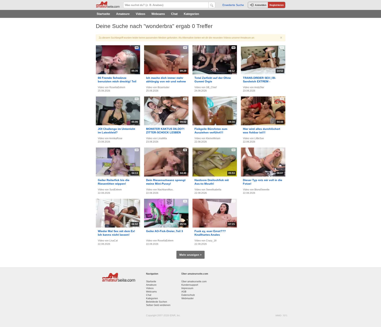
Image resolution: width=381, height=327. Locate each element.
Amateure (123, 13)
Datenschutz (188, 295)
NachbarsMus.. (166, 189)
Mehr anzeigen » (190, 254)
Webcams (158, 13)
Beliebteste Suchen (156, 301)
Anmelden (260, 5)
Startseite (103, 13)
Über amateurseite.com (194, 281)
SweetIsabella (213, 189)
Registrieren (276, 5)
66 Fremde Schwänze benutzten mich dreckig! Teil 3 (117, 81)
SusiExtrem (115, 189)
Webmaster (187, 298)
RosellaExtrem (117, 87)
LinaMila (162, 138)
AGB (183, 291)
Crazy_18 (211, 240)
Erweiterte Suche (233, 5)
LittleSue (259, 138)
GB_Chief (211, 87)
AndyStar (259, 87)
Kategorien (191, 13)
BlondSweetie (261, 189)
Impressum (187, 288)
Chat (174, 13)
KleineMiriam (213, 138)
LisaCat (113, 240)
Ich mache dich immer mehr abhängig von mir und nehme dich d (166, 81)
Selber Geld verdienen (158, 305)
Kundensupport (189, 285)
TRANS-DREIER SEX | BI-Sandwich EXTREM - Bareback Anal (259, 81)
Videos (140, 13)
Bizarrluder (163, 87)
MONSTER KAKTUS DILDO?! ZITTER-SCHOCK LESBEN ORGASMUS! (165, 132)
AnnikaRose (115, 138)
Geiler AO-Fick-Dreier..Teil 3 (164, 231)
